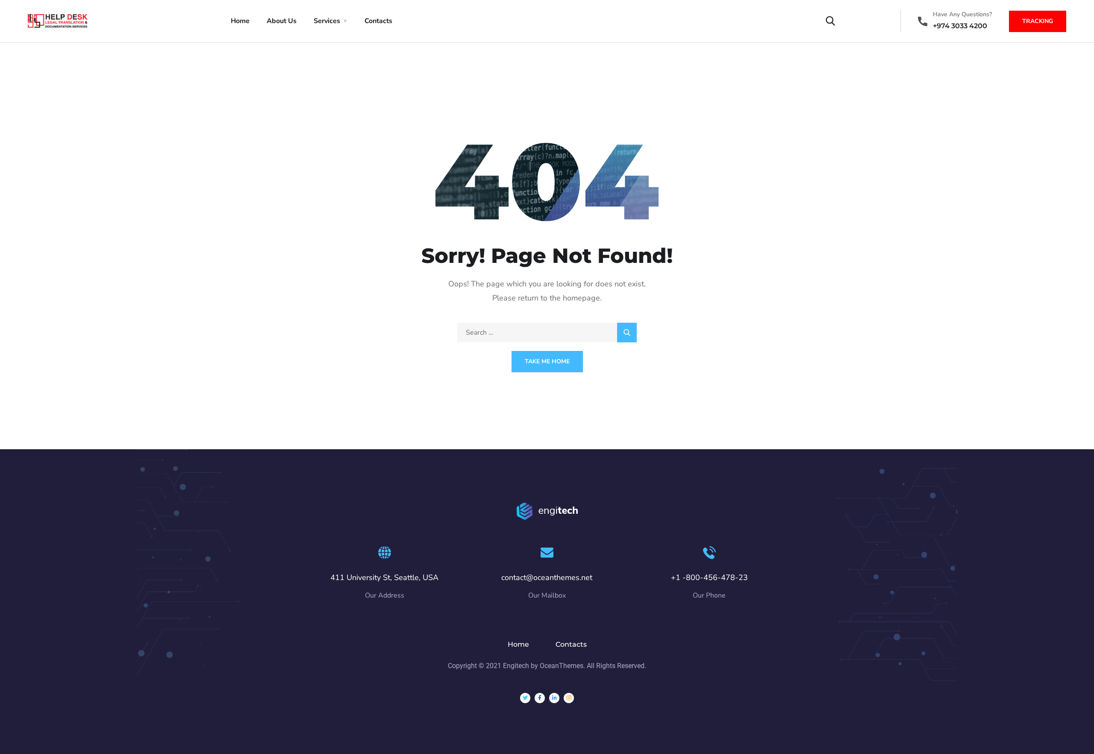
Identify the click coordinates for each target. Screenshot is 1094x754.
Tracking (1037, 21)
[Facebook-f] (540, 698)
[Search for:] (547, 332)
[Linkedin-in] (554, 698)
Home (240, 21)
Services (327, 21)
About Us (282, 21)
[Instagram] (569, 698)
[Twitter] (525, 698)
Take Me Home (547, 361)
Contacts (378, 21)
